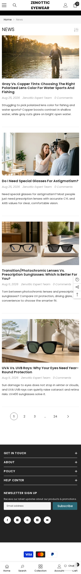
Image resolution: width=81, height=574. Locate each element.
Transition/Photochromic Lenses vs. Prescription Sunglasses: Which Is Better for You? (39, 274)
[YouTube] (47, 520)
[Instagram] (17, 520)
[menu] (4, 5)
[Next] (68, 416)
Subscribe (65, 506)
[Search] (14, 5)
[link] (2, 13)
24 (55, 416)
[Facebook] (7, 520)
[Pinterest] (27, 520)
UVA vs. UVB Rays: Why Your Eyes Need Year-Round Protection (40, 370)
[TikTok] (37, 520)
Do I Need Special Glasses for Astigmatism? (40, 181)
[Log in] (65, 5)
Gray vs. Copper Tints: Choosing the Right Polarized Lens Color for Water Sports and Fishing (38, 88)
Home (8, 19)
